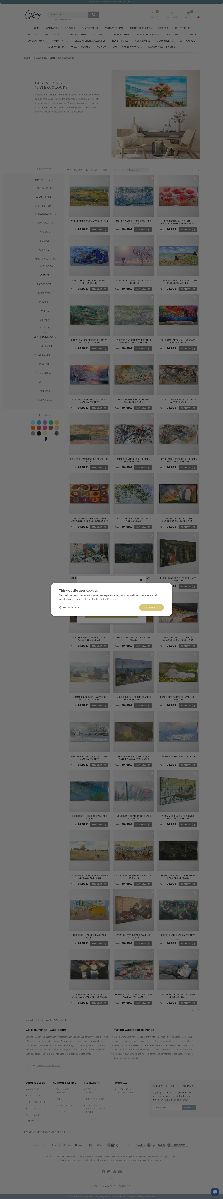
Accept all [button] (151, 607)
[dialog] (111, 599)
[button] (69, 607)
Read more (113, 599)
